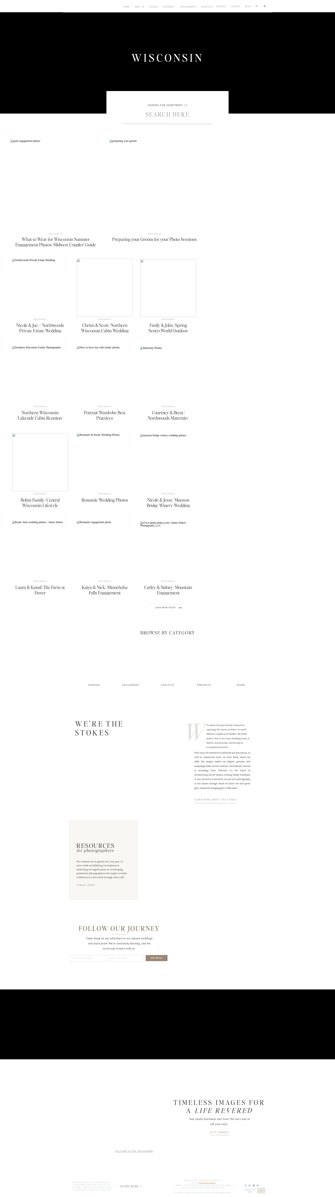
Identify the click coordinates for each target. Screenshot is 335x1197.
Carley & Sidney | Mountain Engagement (168, 589)
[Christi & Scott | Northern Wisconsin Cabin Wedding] (105, 287)
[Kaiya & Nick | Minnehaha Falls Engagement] (105, 549)
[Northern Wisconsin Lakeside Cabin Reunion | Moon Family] (40, 375)
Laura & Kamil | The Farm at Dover (40, 589)
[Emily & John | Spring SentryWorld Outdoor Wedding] (168, 288)
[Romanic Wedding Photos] (105, 462)
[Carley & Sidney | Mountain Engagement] (168, 550)
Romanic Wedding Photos (104, 500)
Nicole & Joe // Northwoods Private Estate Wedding (40, 327)
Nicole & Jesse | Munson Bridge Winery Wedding (168, 502)
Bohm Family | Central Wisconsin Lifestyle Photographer (40, 505)
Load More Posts (165, 607)
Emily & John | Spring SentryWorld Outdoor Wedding (168, 330)
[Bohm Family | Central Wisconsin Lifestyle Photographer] (40, 462)
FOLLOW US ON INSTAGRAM (134, 1151)
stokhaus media (207, 1183)
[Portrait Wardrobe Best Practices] (105, 375)
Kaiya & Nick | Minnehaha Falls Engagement (105, 589)
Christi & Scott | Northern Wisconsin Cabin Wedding (105, 327)
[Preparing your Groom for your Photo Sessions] (154, 185)
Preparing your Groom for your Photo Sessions (154, 239)
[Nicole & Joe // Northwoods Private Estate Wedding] (40, 287)
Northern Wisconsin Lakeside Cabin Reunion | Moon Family (40, 418)
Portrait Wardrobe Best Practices (105, 415)
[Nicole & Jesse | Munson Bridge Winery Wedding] (168, 463)
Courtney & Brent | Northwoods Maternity (168, 415)
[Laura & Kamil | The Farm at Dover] (40, 549)
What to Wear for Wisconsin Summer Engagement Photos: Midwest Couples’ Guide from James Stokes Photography (55, 244)
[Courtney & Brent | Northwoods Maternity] (168, 375)
